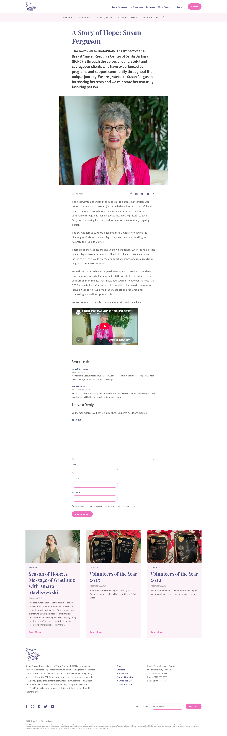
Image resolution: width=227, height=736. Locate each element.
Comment (76, 420)
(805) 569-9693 (160, 677)
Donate (194, 6)
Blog (119, 666)
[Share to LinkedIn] (136, 194)
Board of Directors (125, 677)
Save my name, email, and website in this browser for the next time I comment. (106, 506)
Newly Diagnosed (119, 7)
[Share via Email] (148, 194)
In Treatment (137, 7)
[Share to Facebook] (131, 194)
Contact (180, 7)
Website (76, 492)
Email (75, 478)
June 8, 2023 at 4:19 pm (81, 372)
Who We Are (122, 673)
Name (75, 465)
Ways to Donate (124, 680)
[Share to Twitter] (142, 194)
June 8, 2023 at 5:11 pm (81, 390)
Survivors (150, 7)
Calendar (121, 669)
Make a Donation (124, 684)
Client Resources (165, 7)
